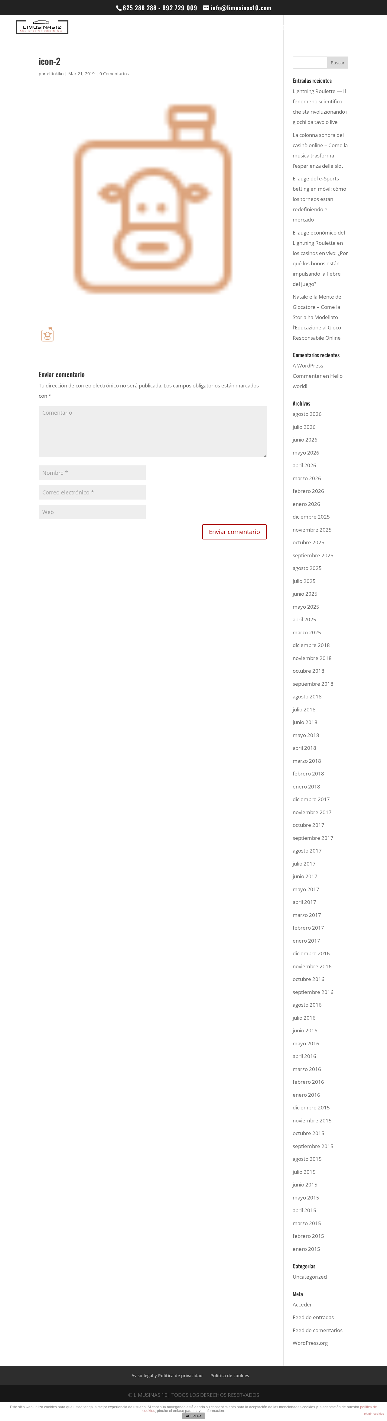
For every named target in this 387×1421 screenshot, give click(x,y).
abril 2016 (304, 1056)
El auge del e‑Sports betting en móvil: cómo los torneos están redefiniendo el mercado (319, 199)
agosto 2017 (307, 850)
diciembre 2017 (311, 799)
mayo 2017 (306, 889)
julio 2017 (304, 863)
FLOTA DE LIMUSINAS (202, 28)
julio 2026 (304, 426)
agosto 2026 (307, 413)
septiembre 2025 (313, 555)
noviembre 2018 (312, 658)
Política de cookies (229, 1375)
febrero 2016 (308, 1081)
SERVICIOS (308, 28)
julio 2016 (304, 1017)
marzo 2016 (307, 1069)
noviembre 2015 (312, 1120)
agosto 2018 (307, 696)
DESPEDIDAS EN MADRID (260, 28)
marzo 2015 (307, 1223)
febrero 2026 (308, 490)
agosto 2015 (307, 1158)
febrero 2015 (308, 1235)
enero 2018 (306, 786)
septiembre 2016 (313, 992)
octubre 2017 (308, 824)
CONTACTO (367, 28)
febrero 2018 (308, 773)
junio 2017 (305, 876)
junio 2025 (305, 593)
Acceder (302, 1304)
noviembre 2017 (312, 812)
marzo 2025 (307, 632)
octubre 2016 (308, 979)
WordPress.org (310, 1342)
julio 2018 (304, 709)
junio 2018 (305, 722)
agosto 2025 (307, 568)
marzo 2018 (307, 760)
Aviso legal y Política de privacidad (167, 1375)
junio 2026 (305, 439)
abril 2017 (304, 901)
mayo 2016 (306, 1043)
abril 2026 (304, 465)
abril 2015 (304, 1210)
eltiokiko (55, 73)
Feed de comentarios (318, 1330)
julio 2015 (304, 1171)
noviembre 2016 (312, 966)
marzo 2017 (307, 914)
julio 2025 (304, 581)
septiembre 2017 (313, 837)
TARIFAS (341, 28)
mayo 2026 (306, 452)
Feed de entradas (313, 1317)
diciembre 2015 (311, 1107)
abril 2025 (304, 619)
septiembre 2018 (313, 683)
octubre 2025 (308, 542)
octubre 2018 (308, 670)
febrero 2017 (308, 927)
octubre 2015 (308, 1133)
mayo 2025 (306, 606)
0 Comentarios (114, 73)
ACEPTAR (193, 1416)
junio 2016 (305, 1030)
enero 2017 (306, 940)
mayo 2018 (306, 735)
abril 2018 (304, 747)
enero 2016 (306, 1094)
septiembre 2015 (313, 1146)
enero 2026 (306, 503)
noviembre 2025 (312, 529)
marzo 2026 (307, 478)
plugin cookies (374, 1413)
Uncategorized (310, 1276)
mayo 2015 (306, 1197)
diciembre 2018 (311, 645)
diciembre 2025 (311, 516)
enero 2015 (306, 1248)
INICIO (167, 28)
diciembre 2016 (311, 953)
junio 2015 (305, 1184)
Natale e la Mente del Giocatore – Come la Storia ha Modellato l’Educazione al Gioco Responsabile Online (318, 317)
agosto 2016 (307, 1004)
